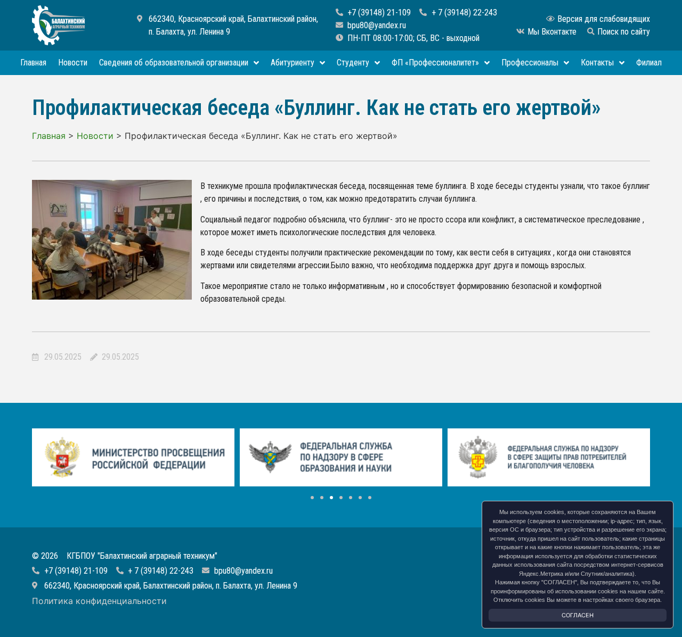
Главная (33, 62)
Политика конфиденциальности (99, 600)
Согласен (578, 615)
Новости (72, 62)
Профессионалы (529, 62)
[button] (312, 497)
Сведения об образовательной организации (173, 62)
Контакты (597, 62)
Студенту (353, 62)
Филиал (649, 62)
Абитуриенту (292, 62)
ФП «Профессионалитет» (435, 62)
